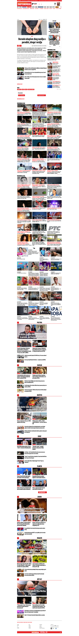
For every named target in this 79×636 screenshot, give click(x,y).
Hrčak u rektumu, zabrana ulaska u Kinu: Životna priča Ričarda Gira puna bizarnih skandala (24, 524)
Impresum (41, 627)
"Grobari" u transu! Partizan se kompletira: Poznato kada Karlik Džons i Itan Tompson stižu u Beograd (35, 457)
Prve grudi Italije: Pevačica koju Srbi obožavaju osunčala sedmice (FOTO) (34, 529)
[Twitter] (52, 625)
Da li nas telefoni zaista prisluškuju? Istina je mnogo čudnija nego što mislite (35, 570)
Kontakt (40, 626)
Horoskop (37, 8)
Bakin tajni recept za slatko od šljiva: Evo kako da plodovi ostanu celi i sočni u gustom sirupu (32, 551)
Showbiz (32, 506)
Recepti (50, 8)
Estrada (32, 588)
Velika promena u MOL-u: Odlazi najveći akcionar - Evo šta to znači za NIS (39, 422)
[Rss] (56, 625)
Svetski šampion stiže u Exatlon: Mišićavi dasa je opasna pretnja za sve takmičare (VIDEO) (35, 386)
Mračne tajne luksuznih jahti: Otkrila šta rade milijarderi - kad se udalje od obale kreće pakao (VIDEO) (24, 565)
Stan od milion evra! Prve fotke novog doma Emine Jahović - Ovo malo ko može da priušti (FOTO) (38, 606)
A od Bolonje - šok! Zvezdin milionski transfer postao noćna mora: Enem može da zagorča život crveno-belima (34, 453)
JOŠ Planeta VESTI (42, 492)
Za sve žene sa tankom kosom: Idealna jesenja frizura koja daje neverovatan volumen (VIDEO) (34, 574)
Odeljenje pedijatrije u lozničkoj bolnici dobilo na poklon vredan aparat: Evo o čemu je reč (35, 431)
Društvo (33, 7)
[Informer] (39, 4)
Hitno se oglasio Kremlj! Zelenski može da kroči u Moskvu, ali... (38, 488)
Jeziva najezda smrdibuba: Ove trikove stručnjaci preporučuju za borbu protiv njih (39, 565)
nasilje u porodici (31, 89)
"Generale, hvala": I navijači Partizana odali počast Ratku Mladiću (38, 448)
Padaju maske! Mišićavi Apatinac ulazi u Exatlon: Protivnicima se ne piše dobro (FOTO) (39, 377)
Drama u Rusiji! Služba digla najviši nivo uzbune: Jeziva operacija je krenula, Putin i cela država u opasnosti (23, 477)
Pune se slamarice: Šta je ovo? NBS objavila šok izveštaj (24, 421)
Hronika (36, 7)
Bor (22, 89)
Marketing (41, 624)
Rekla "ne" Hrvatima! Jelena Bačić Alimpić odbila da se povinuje (34, 615)
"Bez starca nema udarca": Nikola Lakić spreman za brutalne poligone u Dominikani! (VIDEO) (35, 390)
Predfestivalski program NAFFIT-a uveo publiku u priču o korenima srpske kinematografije (34, 533)
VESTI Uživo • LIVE (43, 632)
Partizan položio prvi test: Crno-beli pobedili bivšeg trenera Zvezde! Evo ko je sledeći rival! (35, 73)
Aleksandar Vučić (26, 8)
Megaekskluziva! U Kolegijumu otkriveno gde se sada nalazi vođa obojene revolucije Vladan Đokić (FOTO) (54, 43)
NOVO (18, 7)
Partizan (34, 444)
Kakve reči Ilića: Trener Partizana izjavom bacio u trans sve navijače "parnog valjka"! (35, 77)
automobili (41, 8)
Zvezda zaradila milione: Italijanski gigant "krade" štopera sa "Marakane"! (34, 461)
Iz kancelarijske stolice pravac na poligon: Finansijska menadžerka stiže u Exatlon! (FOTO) (23, 377)
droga (26, 89)
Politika (20, 7)
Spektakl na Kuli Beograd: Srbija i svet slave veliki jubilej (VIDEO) (35, 0)
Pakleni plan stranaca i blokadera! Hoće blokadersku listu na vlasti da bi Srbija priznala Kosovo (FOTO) (39, 350)
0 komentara (22, 95)
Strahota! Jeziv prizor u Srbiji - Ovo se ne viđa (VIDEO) (32, 408)
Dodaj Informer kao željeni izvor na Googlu (39, 45)
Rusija (54, 8)
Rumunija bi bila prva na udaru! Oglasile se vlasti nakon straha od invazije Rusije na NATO (38, 477)
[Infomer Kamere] (35, 4)
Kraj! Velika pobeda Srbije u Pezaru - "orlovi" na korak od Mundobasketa (24, 447)
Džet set (53, 7)
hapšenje (19, 89)
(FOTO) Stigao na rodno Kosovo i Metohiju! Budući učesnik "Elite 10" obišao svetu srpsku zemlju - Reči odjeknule (35, 611)
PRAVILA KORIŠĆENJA (42, 628)
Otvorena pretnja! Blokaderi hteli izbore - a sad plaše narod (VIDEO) (35, 359)
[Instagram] (53, 625)
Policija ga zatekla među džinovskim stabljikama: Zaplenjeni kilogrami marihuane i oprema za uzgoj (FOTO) (35, 69)
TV (17, 626)
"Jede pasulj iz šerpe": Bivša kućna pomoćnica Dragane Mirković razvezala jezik (55, 0)
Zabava (48, 7)
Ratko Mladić (19, 8)
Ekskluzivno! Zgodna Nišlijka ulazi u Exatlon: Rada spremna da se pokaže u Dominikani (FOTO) (34, 381)
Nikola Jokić (46, 8)
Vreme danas (32, 8)
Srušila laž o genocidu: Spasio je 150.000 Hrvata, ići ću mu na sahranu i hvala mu (35, 356)
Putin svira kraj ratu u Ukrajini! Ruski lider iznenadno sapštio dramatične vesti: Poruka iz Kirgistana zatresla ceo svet (24, 488)
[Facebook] (51, 625)
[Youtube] (55, 625)
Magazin (51, 7)
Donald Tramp (58, 8)
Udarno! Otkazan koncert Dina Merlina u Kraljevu (32, 592)
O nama (40, 625)
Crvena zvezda (19, 444)
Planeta (45, 7)
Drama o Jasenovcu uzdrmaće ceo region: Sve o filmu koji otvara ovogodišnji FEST (39, 524)
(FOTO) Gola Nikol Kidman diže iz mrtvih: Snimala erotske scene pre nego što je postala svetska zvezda (32, 510)
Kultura (34, 520)
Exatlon (18, 373)
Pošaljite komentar (41, 95)
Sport (29, 624)
